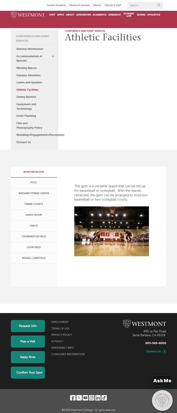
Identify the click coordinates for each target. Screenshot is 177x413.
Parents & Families (79, 5)
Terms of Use (60, 329)
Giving (141, 15)
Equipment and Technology (26, 106)
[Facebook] (73, 397)
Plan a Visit (27, 341)
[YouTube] (85, 397)
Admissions (83, 15)
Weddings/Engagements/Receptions (37, 135)
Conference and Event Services (32, 38)
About (70, 15)
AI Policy (57, 341)
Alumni (97, 5)
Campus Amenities (28, 75)
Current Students (56, 5)
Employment (60, 322)
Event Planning (26, 116)
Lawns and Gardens (29, 82)
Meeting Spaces (26, 68)
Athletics (153, 15)
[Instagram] (91, 397)
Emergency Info (62, 348)
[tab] (33, 172)
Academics (99, 15)
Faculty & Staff (113, 5)
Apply (60, 15)
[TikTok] (104, 397)
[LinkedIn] (98, 397)
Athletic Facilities (27, 90)
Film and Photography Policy (29, 125)
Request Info (28, 326)
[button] (53, 56)
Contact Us (23, 142)
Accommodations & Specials (29, 58)
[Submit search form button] (159, 5)
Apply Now (27, 357)
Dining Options (26, 97)
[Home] (28, 15)
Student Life (128, 15)
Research (114, 15)
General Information (29, 49)
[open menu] (69, 23)
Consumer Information (68, 354)
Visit (52, 15)
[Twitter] (79, 397)
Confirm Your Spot (29, 372)
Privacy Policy (61, 335)
